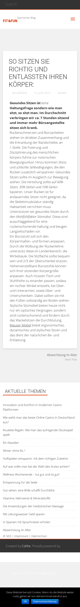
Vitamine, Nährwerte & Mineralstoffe (26, 498)
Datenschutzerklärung (45, 601)
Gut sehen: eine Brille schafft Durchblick (29, 490)
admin (62, 93)
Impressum (21, 536)
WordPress (13, 559)
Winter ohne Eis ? (14, 450)
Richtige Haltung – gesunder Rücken (37, 587)
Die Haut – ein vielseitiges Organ (35, 573)
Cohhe (26, 546)
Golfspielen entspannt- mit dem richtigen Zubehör (35, 458)
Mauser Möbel (20, 325)
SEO (8, 536)
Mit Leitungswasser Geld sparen (24, 514)
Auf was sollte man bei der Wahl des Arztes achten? (36, 466)
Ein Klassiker (11, 443)
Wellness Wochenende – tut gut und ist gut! (31, 474)
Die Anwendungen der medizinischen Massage (33, 506)
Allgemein (19, 93)
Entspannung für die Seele (20, 482)
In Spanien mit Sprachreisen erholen (26, 522)
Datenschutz (39, 536)
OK (25, 601)
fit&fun (10, 21)
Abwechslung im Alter (17, 530)
